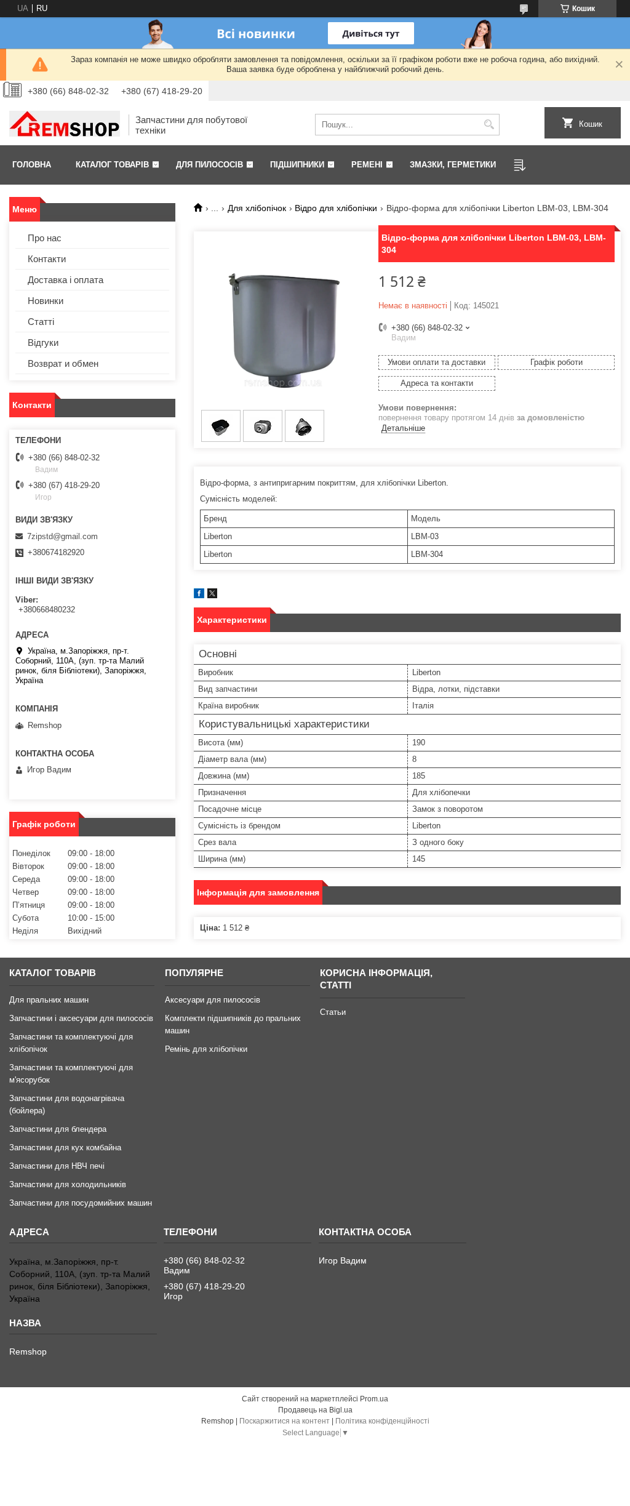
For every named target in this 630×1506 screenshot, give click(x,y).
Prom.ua (374, 1399)
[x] (212, 595)
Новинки (45, 300)
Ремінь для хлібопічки (206, 1049)
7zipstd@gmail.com (62, 536)
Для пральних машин (49, 999)
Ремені (367, 164)
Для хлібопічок (257, 208)
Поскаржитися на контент (284, 1421)
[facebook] (199, 595)
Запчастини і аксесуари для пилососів (81, 1018)
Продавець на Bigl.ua (315, 1410)
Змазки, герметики (453, 164)
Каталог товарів (112, 164)
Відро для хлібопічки (336, 208)
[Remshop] (64, 125)
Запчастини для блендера (57, 1129)
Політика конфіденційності (382, 1421)
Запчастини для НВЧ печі (57, 1166)
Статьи (333, 1012)
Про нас (45, 238)
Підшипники (297, 164)
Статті (41, 321)
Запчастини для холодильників (67, 1184)
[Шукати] (489, 124)
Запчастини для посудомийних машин (80, 1203)
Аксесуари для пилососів (212, 999)
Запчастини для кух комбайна (65, 1147)
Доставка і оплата (65, 279)
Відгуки (43, 342)
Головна (31, 164)
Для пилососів (209, 164)
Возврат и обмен (63, 363)
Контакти (47, 259)
